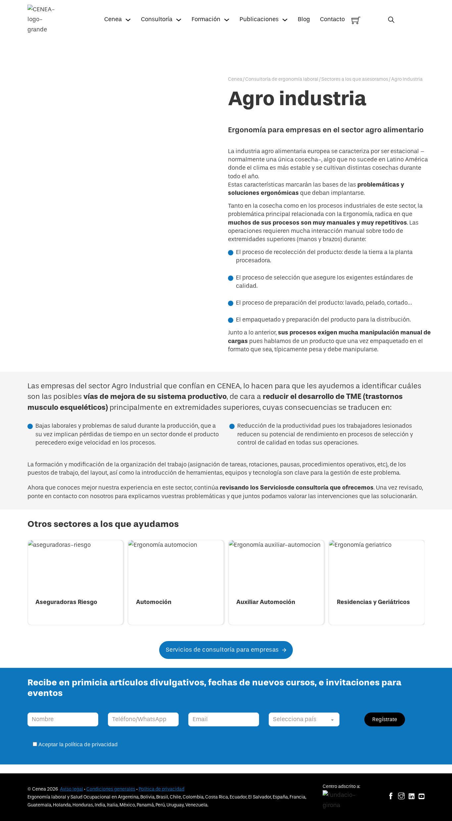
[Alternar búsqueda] (391, 20)
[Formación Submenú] (227, 20)
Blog (304, 19)
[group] (75, 582)
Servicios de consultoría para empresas (222, 649)
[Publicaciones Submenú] (285, 20)
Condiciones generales (110, 789)
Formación (206, 19)
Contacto (332, 19)
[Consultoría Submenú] (179, 20)
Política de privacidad (161, 789)
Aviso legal (71, 789)
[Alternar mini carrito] (355, 20)
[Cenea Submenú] (128, 20)
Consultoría (156, 19)
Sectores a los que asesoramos (354, 79)
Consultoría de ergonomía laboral (281, 79)
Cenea (113, 19)
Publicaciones (259, 19)
